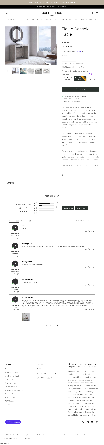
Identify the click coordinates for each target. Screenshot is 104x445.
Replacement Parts (11, 387)
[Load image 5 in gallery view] (46, 71)
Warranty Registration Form (14, 390)
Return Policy (9, 379)
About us (8, 369)
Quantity (64, 55)
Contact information (81, 434)
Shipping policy (68, 434)
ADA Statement (10, 401)
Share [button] (66, 175)
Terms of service (57, 434)
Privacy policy (47, 434)
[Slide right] (54, 71)
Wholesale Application (13, 376)
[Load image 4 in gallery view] (38, 71)
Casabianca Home (15, 435)
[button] (7, 13)
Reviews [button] (12, 221)
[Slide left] (7, 71)
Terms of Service (11, 394)
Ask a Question (81, 208)
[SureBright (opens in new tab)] (88, 74)
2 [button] (50, 325)
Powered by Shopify (26, 435)
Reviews (10, 183)
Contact (8, 404)
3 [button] (54, 325)
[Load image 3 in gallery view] (31, 71)
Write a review (68, 208)
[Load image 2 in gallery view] (23, 71)
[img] (15, 234)
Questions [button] (24, 221)
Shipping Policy (10, 383)
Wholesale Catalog (11, 372)
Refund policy (37, 434)
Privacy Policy (10, 397)
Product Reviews (52, 196)
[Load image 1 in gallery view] (15, 71)
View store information (72, 102)
